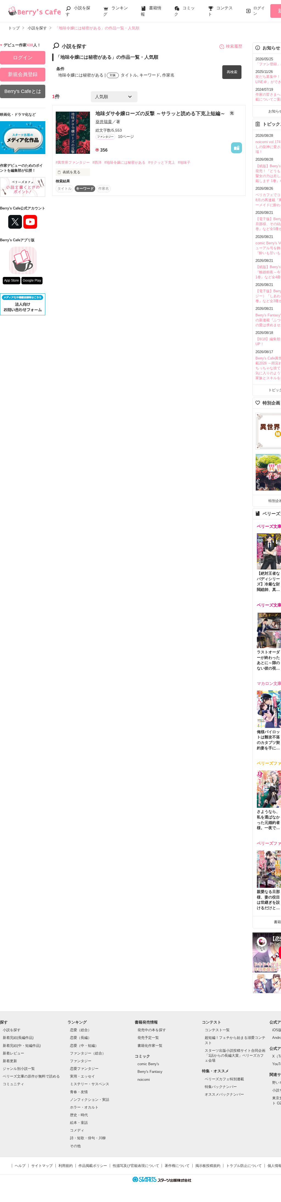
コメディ (77, 1130)
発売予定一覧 (148, 1038)
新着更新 (10, 1061)
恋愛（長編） (80, 1038)
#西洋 (97, 162)
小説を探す (12, 1030)
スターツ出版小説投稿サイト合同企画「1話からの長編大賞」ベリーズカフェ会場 (235, 1055)
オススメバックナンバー (224, 1094)
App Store (11, 280)
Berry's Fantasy (149, 1072)
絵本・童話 (79, 1123)
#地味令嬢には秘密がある (124, 162)
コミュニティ (13, 1084)
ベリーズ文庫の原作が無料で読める (31, 1076)
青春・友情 (79, 1092)
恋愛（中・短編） (84, 1046)
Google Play (32, 280)
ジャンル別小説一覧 (19, 1069)
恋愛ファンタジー (84, 1069)
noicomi (143, 1080)
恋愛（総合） (80, 1030)
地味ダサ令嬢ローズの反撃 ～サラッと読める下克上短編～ (161, 113)
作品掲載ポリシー (92, 1166)
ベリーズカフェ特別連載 (224, 1079)
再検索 (232, 72)
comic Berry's (148, 1064)
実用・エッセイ (82, 1076)
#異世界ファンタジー (73, 162)
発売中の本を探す (151, 1030)
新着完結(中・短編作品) (22, 1046)
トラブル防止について (244, 1166)
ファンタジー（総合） (88, 1053)
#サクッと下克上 (161, 162)
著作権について (177, 1166)
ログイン (259, 11)
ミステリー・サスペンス (89, 1084)
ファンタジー (80, 1061)
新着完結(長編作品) (18, 1038)
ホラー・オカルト (84, 1107)
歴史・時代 (79, 1115)
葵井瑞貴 (103, 121)
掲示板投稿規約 (207, 1166)
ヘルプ (20, 1166)
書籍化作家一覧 (149, 1046)
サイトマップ (42, 1166)
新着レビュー (13, 1053)
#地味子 (184, 162)
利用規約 (65, 1166)
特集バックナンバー (221, 1087)
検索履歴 (234, 46)
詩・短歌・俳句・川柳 (88, 1138)
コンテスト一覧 (217, 1030)
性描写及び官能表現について (136, 1166)
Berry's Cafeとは (22, 91)
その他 (75, 1146)
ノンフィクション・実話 (89, 1100)
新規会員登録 (23, 74)
